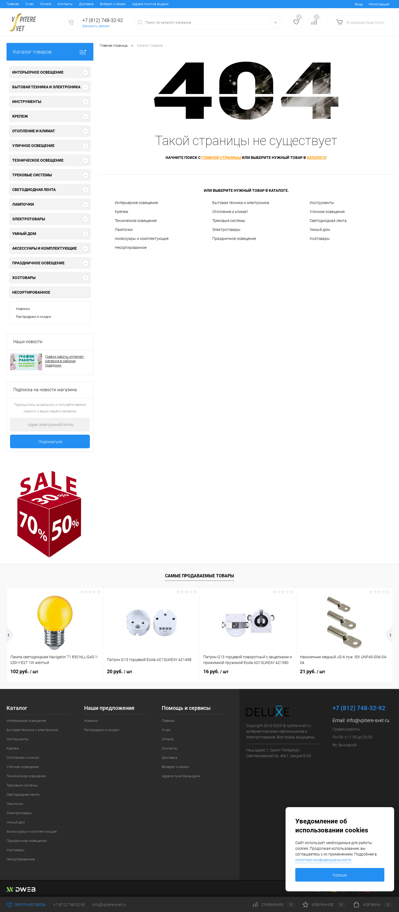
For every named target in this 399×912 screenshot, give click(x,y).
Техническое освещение (136, 220)
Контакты (65, 4)
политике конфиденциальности (323, 860)
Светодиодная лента (328, 220)
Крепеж (121, 211)
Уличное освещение (327, 211)
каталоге (316, 157)
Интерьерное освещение (136, 202)
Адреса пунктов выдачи (150, 4)
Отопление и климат (230, 211)
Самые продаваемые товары (199, 575)
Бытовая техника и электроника (240, 202)
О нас (30, 4)
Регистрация (379, 4)
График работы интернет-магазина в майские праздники (64, 361)
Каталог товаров (32, 52)
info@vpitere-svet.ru (368, 720)
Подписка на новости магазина (45, 389)
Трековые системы (228, 220)
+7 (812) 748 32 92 (69, 904)
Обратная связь (29, 904)
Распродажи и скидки (33, 317)
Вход (358, 4)
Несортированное (31, 292)
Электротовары (226, 229)
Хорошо (340, 875)
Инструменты (322, 202)
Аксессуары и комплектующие (142, 238)
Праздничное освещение (234, 238)
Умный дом (320, 229)
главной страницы (221, 157)
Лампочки (124, 229)
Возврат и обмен (113, 4)
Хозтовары (320, 238)
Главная (13, 4)
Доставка (86, 4)
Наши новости (27, 341)
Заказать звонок (96, 26)
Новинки (23, 309)
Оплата (45, 4)
